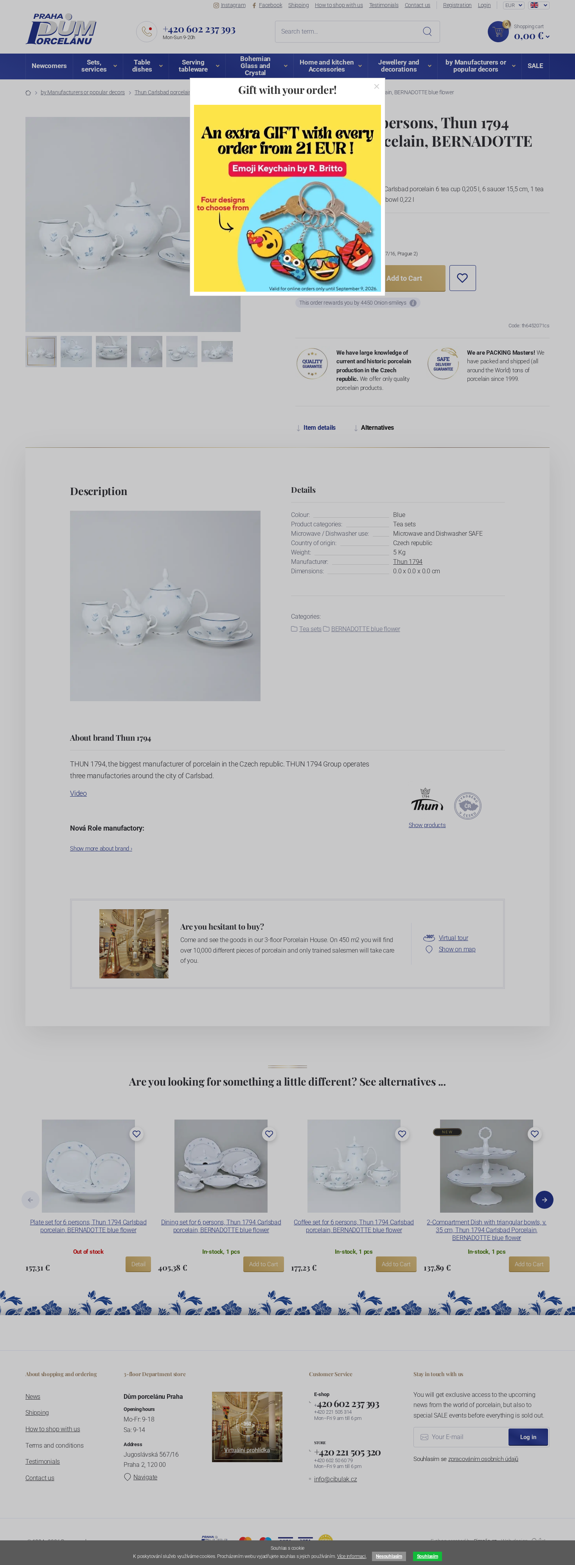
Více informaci (351, 1556)
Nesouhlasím (389, 1556)
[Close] (376, 86)
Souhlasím (427, 1556)
